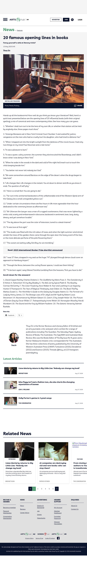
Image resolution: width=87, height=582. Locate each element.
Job (38, 511)
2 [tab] (37, 489)
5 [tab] (49, 489)
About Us (74, 506)
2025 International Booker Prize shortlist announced (37, 250)
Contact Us (74, 509)
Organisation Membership (7, 517)
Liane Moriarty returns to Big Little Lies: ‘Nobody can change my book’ (49, 368)
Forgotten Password (57, 517)
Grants (39, 515)
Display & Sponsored (40, 507)
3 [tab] (41, 489)
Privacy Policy (29, 538)
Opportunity (41, 518)
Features (19, 30)
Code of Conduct (50, 538)
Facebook (58, 538)
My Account (58, 508)
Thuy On (6, 50)
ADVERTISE (56, 19)
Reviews (22, 509)
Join (66, 19)
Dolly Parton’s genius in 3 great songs (35, 398)
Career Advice (24, 513)
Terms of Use (39, 538)
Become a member (9, 508)
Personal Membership (7, 512)
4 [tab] (45, 489)
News (22, 506)
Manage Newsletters (58, 523)
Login (80, 19)
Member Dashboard (57, 512)
